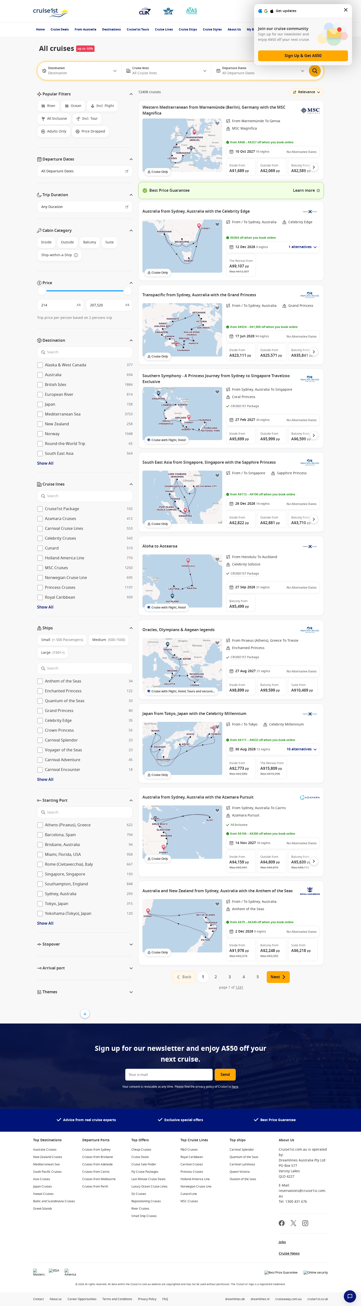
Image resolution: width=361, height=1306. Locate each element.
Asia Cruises (41, 1179)
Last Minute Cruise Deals (148, 1179)
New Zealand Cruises (47, 1157)
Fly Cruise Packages (144, 1172)
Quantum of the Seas (244, 1157)
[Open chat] (350, 1296)
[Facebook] (282, 1223)
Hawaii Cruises (43, 1194)
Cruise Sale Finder (143, 1164)
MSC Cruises (189, 1201)
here (235, 1086)
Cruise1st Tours (138, 29)
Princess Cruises (191, 1172)
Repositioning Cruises (146, 1201)
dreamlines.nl (260, 1299)
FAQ (165, 1299)
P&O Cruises (189, 1149)
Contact (38, 1299)
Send (225, 1075)
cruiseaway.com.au (288, 1299)
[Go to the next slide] (314, 167)
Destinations (111, 29)
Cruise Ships (188, 29)
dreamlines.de (235, 1299)
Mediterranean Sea (46, 1164)
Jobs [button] (282, 1242)
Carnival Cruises (191, 1164)
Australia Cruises (44, 1149)
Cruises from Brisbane (97, 1157)
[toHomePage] (50, 11)
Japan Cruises (42, 1186)
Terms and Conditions (117, 1299)
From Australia (85, 29)
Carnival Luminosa (242, 1164)
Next (275, 977)
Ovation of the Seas (243, 1179)
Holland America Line (195, 1179)
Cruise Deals (60, 29)
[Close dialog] (346, 11)
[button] (85, 94)
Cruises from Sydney (96, 1149)
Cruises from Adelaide (97, 1164)
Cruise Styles (212, 29)
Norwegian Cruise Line (195, 1186)
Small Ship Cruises (144, 1216)
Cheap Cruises (141, 1149)
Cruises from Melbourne (99, 1179)
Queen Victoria (240, 1172)
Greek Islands (42, 1208)
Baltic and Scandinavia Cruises (54, 1201)
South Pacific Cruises (47, 1172)
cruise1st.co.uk (317, 1299)
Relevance (306, 92)
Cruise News (289, 1253)
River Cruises (140, 1208)
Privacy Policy (147, 1299)
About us (56, 1299)
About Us (234, 29)
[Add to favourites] (217, 123)
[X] (293, 1223)
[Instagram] (305, 1223)
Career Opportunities (82, 1299)
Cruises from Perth (95, 1186)
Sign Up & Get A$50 (303, 56)
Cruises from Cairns (96, 1172)
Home (40, 29)
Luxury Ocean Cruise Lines (149, 1186)
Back (186, 977)
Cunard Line (188, 1194)
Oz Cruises (138, 1194)
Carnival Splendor (242, 1149)
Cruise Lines (164, 29)
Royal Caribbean (191, 1157)
